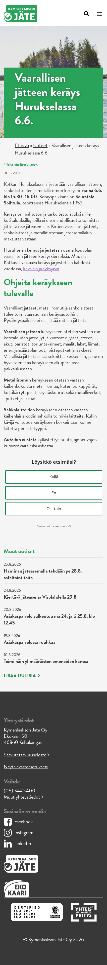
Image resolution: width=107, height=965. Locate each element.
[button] (53, 477)
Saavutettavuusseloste (25, 754)
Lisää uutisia (20, 675)
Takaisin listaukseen (21, 164)
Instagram (23, 832)
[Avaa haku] (86, 13)
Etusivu (22, 145)
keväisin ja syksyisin (41, 268)
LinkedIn (22, 843)
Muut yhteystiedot (22, 797)
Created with (52, 526)
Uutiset (40, 145)
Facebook (23, 821)
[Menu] (100, 13)
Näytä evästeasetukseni (26, 766)
